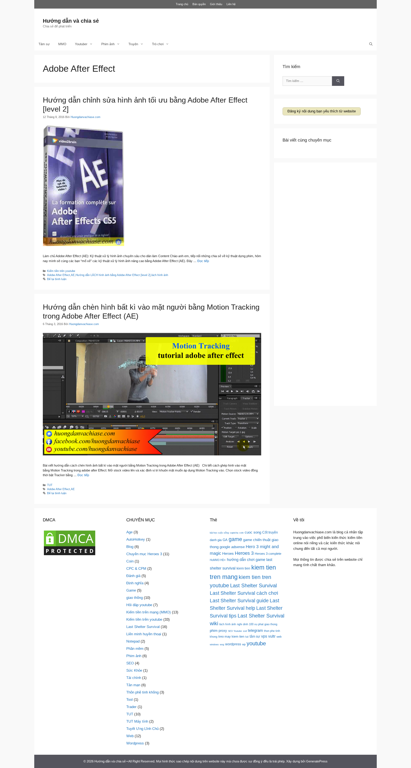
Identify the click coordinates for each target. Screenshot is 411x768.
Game (131, 590)
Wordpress (135, 743)
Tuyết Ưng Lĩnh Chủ (142, 729)
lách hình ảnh (159, 275)
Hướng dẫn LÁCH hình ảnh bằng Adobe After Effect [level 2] (113, 275)
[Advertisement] (290, 22)
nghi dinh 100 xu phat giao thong (257, 624)
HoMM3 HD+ (218, 560)
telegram (255, 630)
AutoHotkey (135, 539)
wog (222, 644)
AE (73, 275)
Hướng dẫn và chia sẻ (71, 21)
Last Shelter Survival (143, 627)
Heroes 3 (244, 553)
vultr (271, 636)
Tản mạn (133, 685)
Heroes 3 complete (268, 553)
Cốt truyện (270, 532)
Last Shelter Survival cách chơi (244, 593)
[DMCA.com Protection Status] (69, 555)
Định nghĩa (134, 583)
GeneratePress (317, 761)
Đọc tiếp (203, 261)
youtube (256, 643)
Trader (131, 707)
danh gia (216, 540)
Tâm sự (44, 44)
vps (264, 636)
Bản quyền (199, 4)
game (235, 539)
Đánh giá (133, 576)
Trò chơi (158, 44)
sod (245, 631)
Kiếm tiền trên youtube (61, 271)
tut (247, 636)
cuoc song (253, 532)
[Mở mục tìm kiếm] (371, 44)
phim (213, 630)
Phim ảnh (108, 44)
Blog (129, 547)
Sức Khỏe (134, 670)
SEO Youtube (235, 631)
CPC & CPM (136, 569)
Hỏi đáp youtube (139, 605)
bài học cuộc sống (219, 532)
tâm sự (255, 636)
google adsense (232, 547)
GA (225, 540)
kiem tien (243, 568)
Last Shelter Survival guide (239, 600)
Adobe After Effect (58, 275)
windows (214, 644)
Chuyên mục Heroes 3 (144, 554)
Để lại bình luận (56, 279)
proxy (223, 630)
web (279, 636)
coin (241, 532)
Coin (130, 561)
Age (129, 532)
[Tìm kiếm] (338, 81)
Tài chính (133, 678)
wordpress (233, 644)
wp (244, 644)
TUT (49, 485)
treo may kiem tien (231, 636)
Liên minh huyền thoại (143, 634)
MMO (62, 44)
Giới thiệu (216, 4)
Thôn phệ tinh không (142, 692)
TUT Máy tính (137, 721)
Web (130, 736)
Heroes (228, 553)
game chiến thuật (257, 540)
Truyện (133, 44)
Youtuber (81, 44)
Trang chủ (182, 4)
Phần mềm (134, 649)
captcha (234, 532)
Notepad (133, 641)
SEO (130, 663)
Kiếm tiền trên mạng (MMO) (148, 612)
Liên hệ (230, 4)
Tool (129, 700)
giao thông (134, 598)
